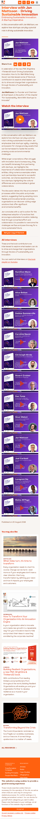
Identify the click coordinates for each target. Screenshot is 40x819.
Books (22, 769)
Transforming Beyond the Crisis (19, 728)
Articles (23, 767)
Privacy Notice (7, 816)
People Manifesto (11, 775)
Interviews (24, 778)
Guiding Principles (11, 773)
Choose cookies (30, 813)
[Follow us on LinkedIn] (19, 2)
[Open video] (20, 119)
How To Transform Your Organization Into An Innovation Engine (19, 619)
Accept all (20, 809)
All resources (8, 748)
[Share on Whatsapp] (29, 64)
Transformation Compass (10, 769)
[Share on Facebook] (28, 2)
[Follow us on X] (24, 2)
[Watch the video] (20, 119)
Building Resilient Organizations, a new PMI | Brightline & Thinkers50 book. (19, 672)
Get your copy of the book (14, 233)
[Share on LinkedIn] (15, 64)
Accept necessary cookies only (12, 813)
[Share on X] (20, 64)
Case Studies (25, 772)
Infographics (24, 775)
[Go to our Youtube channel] (32, 2)
